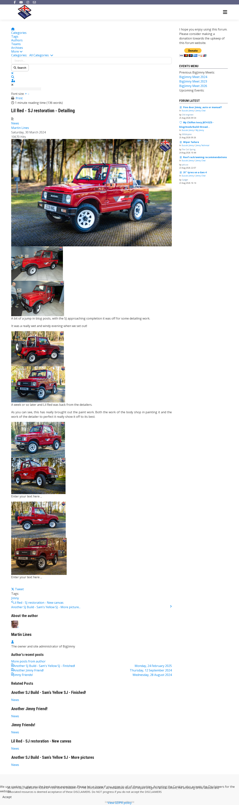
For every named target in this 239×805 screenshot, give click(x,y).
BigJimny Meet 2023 (193, 81)
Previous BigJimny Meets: (197, 72)
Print (19, 98)
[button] (91, 51)
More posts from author (28, 661)
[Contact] (34, 2)
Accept (7, 797)
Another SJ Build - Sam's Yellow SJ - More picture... (45, 607)
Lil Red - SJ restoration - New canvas (38, 603)
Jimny (15, 598)
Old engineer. (188, 114)
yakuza (185, 164)
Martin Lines (20, 128)
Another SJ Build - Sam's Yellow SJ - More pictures (52, 757)
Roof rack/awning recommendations (205, 157)
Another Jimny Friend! (29, 708)
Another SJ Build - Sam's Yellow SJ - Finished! (48, 692)
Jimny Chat (201, 110)
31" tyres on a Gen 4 (195, 172)
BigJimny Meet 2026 (193, 86)
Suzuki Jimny (188, 110)
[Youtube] (21, 2)
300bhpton (187, 134)
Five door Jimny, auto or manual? (202, 107)
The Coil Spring (188, 149)
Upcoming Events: (191, 90)
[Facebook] (15, 2)
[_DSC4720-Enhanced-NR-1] (91, 192)
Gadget (185, 179)
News (15, 123)
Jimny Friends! (23, 724)
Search (21, 67)
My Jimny (200, 130)
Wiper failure (191, 142)
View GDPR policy (120, 803)
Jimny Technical (202, 145)
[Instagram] (28, 2)
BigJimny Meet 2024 (193, 77)
